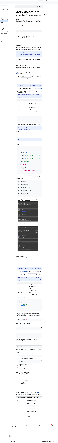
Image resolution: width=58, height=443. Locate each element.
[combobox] (41, 0)
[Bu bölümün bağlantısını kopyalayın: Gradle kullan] (20, 75)
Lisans (11, 441)
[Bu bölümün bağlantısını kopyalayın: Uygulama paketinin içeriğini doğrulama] (30, 323)
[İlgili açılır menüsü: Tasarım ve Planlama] (16, 0)
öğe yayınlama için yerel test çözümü (35, 368)
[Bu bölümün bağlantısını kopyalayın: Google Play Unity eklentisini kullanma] (27, 131)
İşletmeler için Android (11, 431)
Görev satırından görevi (38, 124)
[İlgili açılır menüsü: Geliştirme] (20, 0)
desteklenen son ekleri (24, 271)
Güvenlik (10, 432)
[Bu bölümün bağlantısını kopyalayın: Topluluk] (18, 252)
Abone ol (51, 441)
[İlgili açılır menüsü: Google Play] (25, 0)
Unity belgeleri (21, 72)
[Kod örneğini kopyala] (41, 116)
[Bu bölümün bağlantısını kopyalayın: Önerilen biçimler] (21, 58)
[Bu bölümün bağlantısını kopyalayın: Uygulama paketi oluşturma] (26, 65)
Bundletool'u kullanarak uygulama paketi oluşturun (31, 257)
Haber (9, 434)
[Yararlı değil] (41, 9)
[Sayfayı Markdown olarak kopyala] (30, 12)
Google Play (23, 0)
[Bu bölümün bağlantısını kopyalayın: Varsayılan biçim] (21, 45)
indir (23, 324)
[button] (3, 7)
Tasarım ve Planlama (13, 0)
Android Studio (52, 0)
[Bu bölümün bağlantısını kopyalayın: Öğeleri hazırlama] (21, 134)
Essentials (7, 0)
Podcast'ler (10, 436)
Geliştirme (18, 0)
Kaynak (9, 433)
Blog (28, 0)
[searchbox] (4, 5)
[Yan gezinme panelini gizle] (7, 442)
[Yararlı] (40, 9)
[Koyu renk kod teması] (40, 116)
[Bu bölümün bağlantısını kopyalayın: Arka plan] (20, 19)
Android (9, 430)
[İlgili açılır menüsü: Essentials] (9, 0)
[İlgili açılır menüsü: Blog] (29, 0)
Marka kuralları (14, 441)
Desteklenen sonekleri (39, 88)
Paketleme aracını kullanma (29, 392)
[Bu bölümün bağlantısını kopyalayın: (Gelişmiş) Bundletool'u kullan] (24, 256)
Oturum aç (56, 0)
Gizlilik (9, 441)
